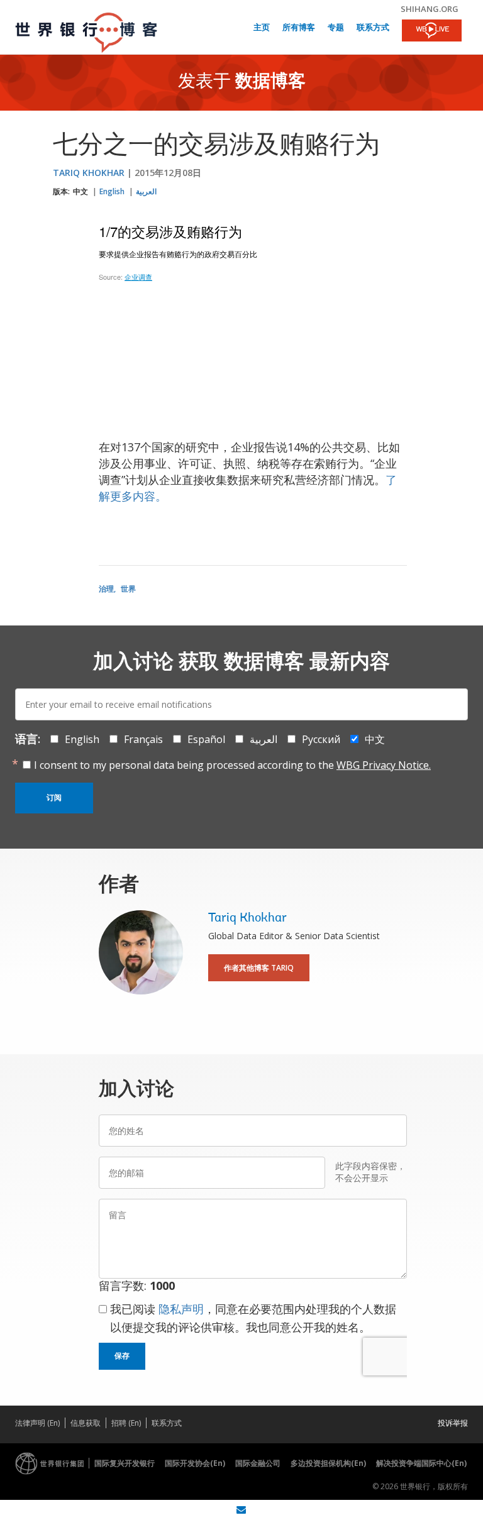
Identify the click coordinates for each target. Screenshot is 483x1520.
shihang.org (429, 9)
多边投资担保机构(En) (328, 1463)
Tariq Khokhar (89, 172)
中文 (80, 191)
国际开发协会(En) (195, 1463)
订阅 (54, 797)
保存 (122, 1356)
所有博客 (298, 28)
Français (143, 739)
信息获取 (85, 1423)
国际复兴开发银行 (124, 1463)
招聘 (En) (126, 1423)
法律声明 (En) (37, 1423)
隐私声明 (181, 1308)
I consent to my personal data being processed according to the (232, 765)
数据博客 (270, 82)
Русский (321, 739)
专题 (336, 28)
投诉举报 (453, 1423)
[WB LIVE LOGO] (432, 31)
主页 (261, 28)
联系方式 (373, 28)
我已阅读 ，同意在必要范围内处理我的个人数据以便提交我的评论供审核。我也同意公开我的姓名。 (253, 1318)
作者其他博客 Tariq (259, 967)
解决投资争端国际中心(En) (421, 1463)
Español (206, 739)
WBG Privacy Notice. (383, 765)
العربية (146, 191)
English (112, 191)
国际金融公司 (257, 1463)
